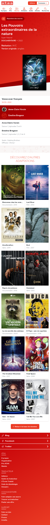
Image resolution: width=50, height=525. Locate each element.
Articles (37, 10)
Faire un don (6, 512)
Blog (7, 435)
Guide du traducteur (9, 479)
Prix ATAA (5, 463)
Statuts (4, 466)
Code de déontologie (9, 484)
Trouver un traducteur (9, 499)
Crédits (4, 520)
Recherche (45, 10)
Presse (4, 517)
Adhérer (32, 3)
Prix (10, 10)
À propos (4, 10)
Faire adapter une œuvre (11, 497)
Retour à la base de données (26, 427)
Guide (31, 10)
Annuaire (24, 10)
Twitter (8, 446)
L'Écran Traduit (7, 481)
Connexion (41, 3)
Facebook (9, 441)
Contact (4, 515)
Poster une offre (7, 502)
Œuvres (16, 10)
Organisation (6, 461)
